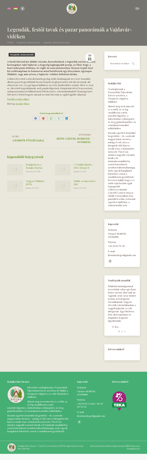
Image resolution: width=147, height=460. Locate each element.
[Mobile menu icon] (137, 8)
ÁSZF (127, 446)
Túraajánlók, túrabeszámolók (22, 55)
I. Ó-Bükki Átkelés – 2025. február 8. (84, 166)
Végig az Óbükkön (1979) (35, 183)
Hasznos (135, 446)
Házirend (94, 446)
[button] (119, 331)
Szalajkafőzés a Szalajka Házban (34, 166)
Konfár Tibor (22, 103)
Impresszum (118, 446)
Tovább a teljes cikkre (18, 99)
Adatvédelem (105, 446)
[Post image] (15, 169)
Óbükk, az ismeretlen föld (84, 183)
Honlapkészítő (133, 449)
